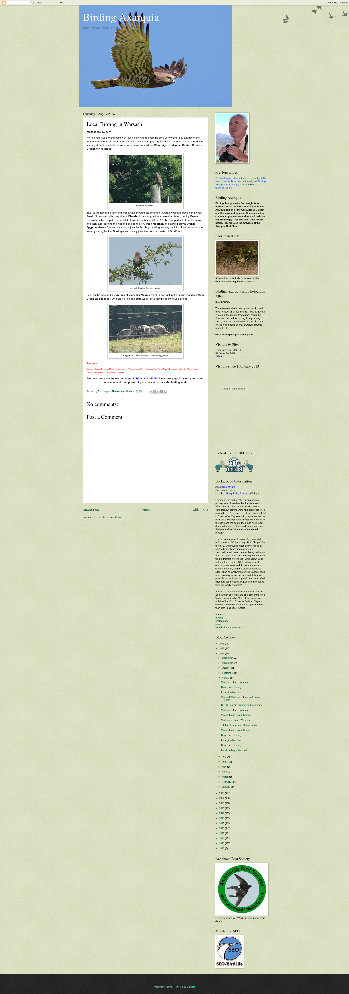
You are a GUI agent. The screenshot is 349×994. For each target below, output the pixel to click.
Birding (219, 617)
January (226, 786)
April (224, 771)
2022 (222, 798)
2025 (222, 648)
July (224, 756)
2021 (222, 803)
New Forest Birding (231, 687)
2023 (222, 793)
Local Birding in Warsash (234, 750)
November (227, 663)
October (226, 667)
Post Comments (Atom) (109, 517)
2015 (222, 833)
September (228, 673)
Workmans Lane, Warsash (235, 682)
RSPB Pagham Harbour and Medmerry (241, 705)
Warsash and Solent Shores (236, 715)
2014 (222, 838)
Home (146, 510)
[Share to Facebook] (161, 391)
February (227, 781)
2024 (222, 653)
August (226, 678)
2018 (222, 818)
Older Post (200, 510)
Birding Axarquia (121, 16)
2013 (222, 843)
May (224, 766)
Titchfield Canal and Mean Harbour (239, 725)
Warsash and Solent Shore (235, 730)
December (227, 657)
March (225, 776)
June (225, 761)
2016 (222, 828)
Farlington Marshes (231, 692)
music (218, 624)
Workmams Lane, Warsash (235, 720)
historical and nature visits (229, 627)
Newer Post (91, 510)
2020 (222, 808)
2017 (222, 823)
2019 (222, 813)
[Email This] (151, 391)
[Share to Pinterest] (165, 391)
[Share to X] (158, 391)
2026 (222, 643)
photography (221, 621)
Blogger (191, 986)
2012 (222, 848)
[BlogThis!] (154, 391)
